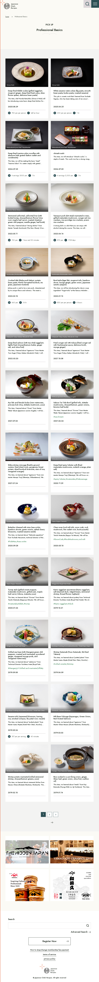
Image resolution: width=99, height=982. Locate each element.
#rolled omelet (59, 664)
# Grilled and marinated (27, 668)
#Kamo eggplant (60, 603)
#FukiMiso (12, 541)
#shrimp (70, 664)
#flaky (40, 668)
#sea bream (58, 416)
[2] (52, 822)
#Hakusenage (81, 479)
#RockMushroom (71, 539)
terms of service (49, 954)
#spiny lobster (59, 479)
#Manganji (12, 668)
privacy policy (49, 958)
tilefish (20, 603)
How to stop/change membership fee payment (49, 950)
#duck (70, 603)
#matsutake (70, 479)
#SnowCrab (58, 539)
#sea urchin (21, 541)
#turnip (27, 603)
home (7, 16)
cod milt (82, 539)
